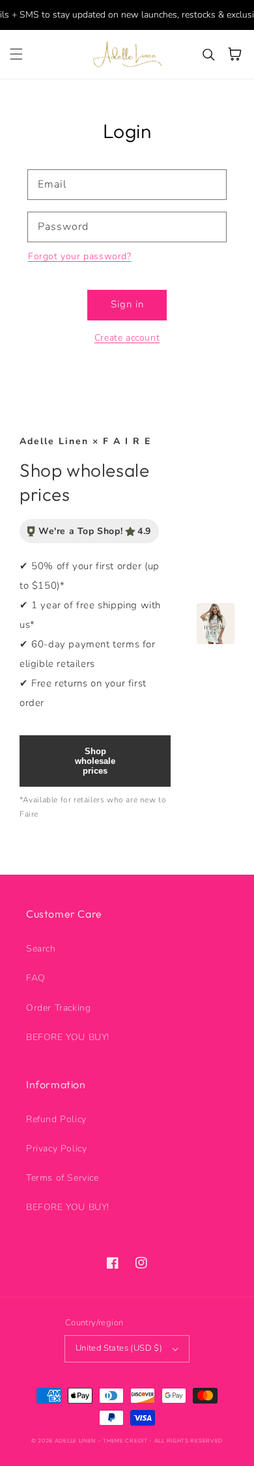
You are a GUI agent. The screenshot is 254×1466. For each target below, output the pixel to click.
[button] (16, 54)
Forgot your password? (80, 256)
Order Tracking (58, 1008)
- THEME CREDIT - (126, 1441)
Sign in (127, 304)
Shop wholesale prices (95, 761)
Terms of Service (62, 1178)
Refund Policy (56, 1119)
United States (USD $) (119, 1348)
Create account (127, 337)
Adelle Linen (75, 1441)
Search (41, 948)
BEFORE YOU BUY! (67, 1037)
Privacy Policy (56, 1148)
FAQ (36, 978)
